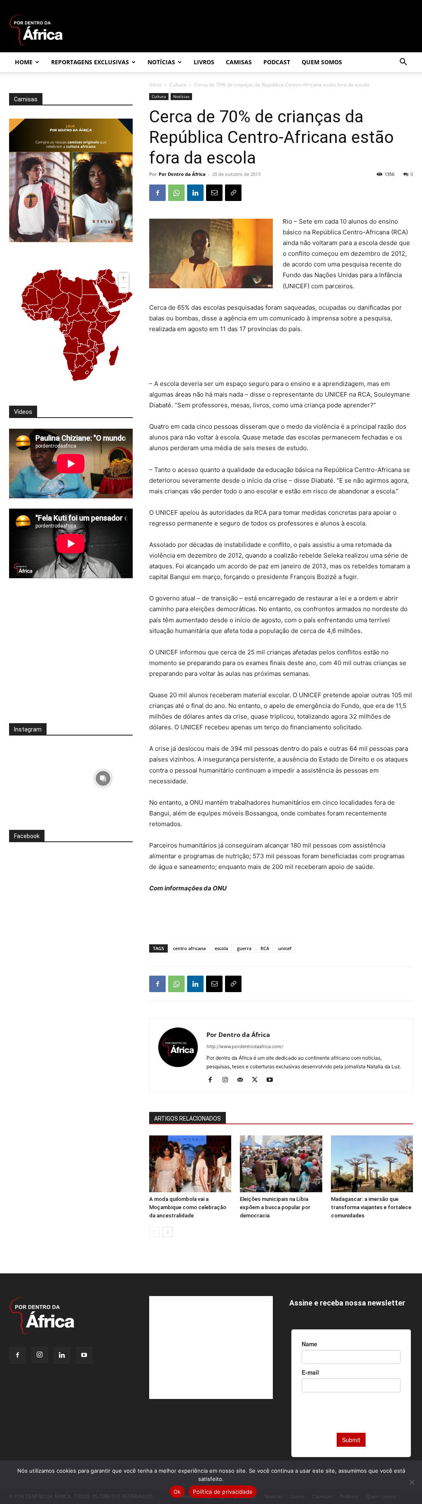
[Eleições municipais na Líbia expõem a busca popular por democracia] (281, 1163)
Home (24, 62)
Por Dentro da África (182, 174)
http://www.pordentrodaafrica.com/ (244, 1046)
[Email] (214, 192)
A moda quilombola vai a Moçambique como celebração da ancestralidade (187, 1207)
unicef (284, 948)
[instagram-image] (39, 776)
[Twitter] (258, 1080)
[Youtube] (272, 1080)
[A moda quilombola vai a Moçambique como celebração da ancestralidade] (190, 1163)
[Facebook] (157, 192)
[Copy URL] (233, 192)
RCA (264, 948)
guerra (244, 948)
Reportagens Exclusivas (90, 62)
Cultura (177, 84)
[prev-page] (154, 1232)
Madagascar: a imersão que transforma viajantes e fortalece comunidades (371, 1207)
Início (156, 84)
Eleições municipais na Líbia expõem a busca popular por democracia (275, 1207)
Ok (177, 1491)
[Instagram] (228, 1080)
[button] (403, 63)
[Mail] (243, 1080)
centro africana (189, 948)
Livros (204, 62)
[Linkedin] (195, 192)
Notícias (161, 62)
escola (221, 948)
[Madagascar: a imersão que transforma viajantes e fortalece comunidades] (372, 1163)
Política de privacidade (223, 1491)
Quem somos (322, 62)
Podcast (276, 62)
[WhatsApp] (176, 192)
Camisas (239, 62)
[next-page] (167, 1232)
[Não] (412, 1482)
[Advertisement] (281, 357)
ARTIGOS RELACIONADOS (187, 1118)
